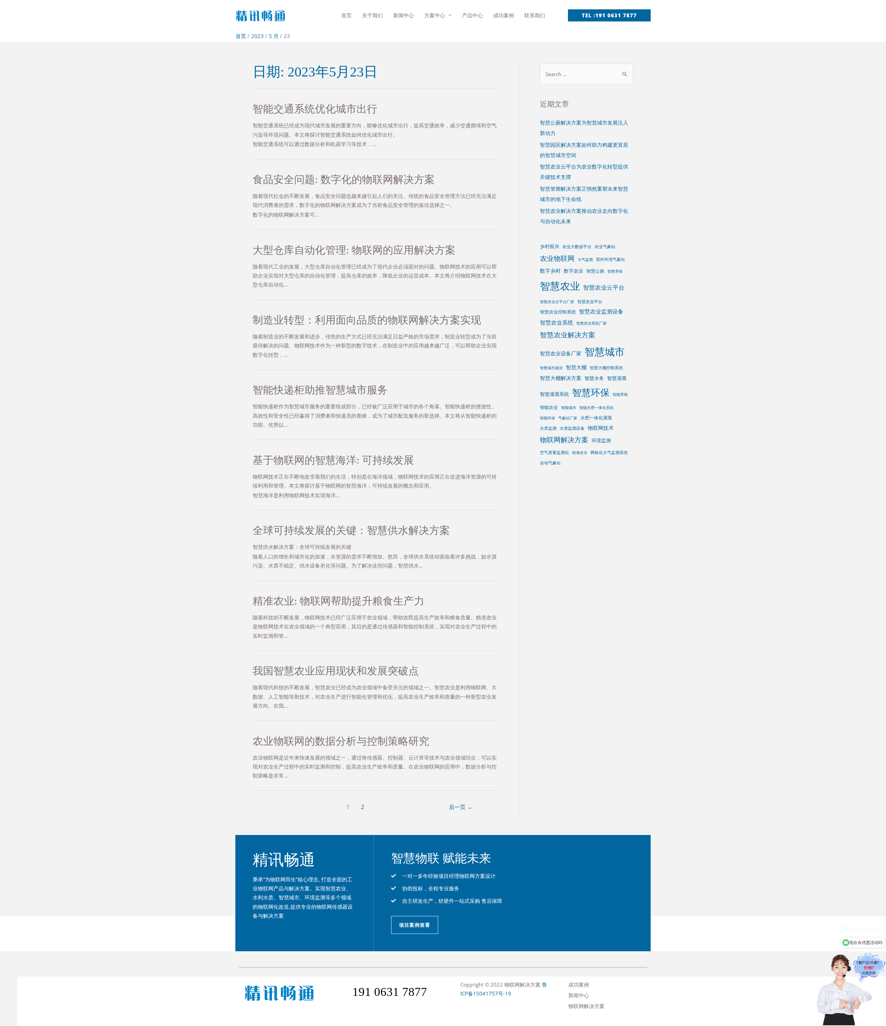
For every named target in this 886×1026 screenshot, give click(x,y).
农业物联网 (557, 258)
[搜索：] (586, 74)
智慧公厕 (595, 271)
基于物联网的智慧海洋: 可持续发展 (333, 460)
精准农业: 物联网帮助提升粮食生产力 (338, 601)
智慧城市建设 (551, 367)
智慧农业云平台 (603, 287)
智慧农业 (560, 285)
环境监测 (601, 440)
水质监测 (548, 428)
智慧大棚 (576, 367)
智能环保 (547, 418)
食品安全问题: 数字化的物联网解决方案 (344, 179)
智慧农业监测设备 (601, 311)
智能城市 (568, 407)
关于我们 (372, 15)
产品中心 (472, 15)
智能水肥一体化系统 (596, 407)
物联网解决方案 (564, 439)
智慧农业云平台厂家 (557, 301)
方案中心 (434, 15)
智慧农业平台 (589, 301)
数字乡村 (550, 270)
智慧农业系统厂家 (591, 323)
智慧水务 (594, 378)
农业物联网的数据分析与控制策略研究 (341, 741)
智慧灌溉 (616, 378)
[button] (414, 925)
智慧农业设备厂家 (560, 353)
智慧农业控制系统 (558, 312)
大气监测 (585, 259)
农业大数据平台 (576, 246)
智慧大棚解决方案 (560, 377)
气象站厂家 (567, 418)
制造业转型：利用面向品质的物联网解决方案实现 (367, 320)
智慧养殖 (615, 271)
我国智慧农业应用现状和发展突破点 (336, 671)
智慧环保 (590, 392)
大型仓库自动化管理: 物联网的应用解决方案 (354, 250)
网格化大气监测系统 (609, 452)
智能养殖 (620, 394)
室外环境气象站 (610, 259)
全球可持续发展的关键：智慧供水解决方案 (351, 530)
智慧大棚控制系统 (606, 367)
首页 (346, 15)
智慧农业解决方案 (567, 334)
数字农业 (573, 270)
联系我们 (534, 15)
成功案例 (503, 15)
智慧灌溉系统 (554, 394)
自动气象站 (550, 462)
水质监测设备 (572, 428)
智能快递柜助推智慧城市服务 (320, 390)
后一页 (460, 807)
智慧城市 (605, 351)
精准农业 (579, 452)
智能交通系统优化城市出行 (315, 109)
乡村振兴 (549, 246)
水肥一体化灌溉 (596, 418)
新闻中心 (403, 15)
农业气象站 (605, 246)
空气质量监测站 (554, 452)
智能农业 (549, 407)
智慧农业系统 (556, 322)
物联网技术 (601, 427)
